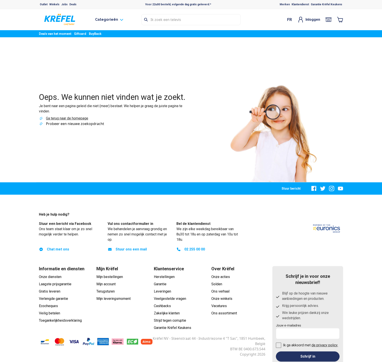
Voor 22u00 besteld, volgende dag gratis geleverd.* (178, 4)
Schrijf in (307, 356)
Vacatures (219, 306)
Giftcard (80, 33)
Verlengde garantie (53, 299)
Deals (72, 4)
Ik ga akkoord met (310, 345)
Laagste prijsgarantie (55, 284)
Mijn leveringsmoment (113, 299)
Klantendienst (300, 4)
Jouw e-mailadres (288, 325)
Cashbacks (162, 306)
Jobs (64, 4)
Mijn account (106, 284)
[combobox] (191, 19)
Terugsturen (105, 291)
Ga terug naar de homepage (67, 118)
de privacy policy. (324, 345)
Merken (285, 4)
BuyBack (95, 33)
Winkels (54, 4)
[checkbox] (278, 345)
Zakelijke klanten (167, 313)
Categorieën (106, 19)
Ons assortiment (224, 313)
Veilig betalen (49, 313)
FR (289, 19)
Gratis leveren (49, 291)
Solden (216, 284)
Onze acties (220, 277)
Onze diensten (50, 277)
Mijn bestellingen (109, 277)
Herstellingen (164, 277)
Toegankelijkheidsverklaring (60, 320)
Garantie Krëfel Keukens (326, 4)
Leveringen (162, 291)
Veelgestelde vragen (170, 299)
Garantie (160, 284)
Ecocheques (48, 306)
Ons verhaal (220, 291)
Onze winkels (221, 299)
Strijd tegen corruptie (170, 320)
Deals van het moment (55, 33)
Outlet (44, 4)
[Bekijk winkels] (328, 20)
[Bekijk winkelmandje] (340, 20)
